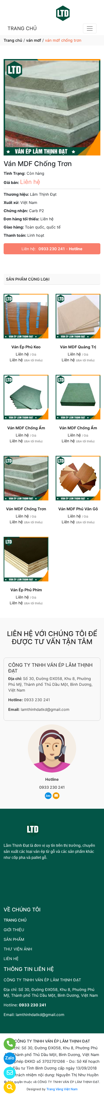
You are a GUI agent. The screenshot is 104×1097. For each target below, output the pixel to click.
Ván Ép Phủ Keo (26, 346)
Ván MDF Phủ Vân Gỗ (78, 508)
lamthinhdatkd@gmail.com (45, 709)
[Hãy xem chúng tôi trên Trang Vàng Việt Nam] (6, 1087)
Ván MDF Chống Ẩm (26, 427)
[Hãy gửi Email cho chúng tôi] (6, 1073)
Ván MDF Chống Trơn (26, 508)
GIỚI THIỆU (14, 929)
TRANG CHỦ (22, 28)
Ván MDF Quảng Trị (78, 346)
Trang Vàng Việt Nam (61, 1089)
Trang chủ (13, 40)
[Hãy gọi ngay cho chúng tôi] (6, 1044)
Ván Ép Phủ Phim (26, 589)
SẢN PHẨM (14, 939)
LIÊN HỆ (11, 958)
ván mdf (33, 40)
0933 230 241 (51, 248)
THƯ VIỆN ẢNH (18, 949)
